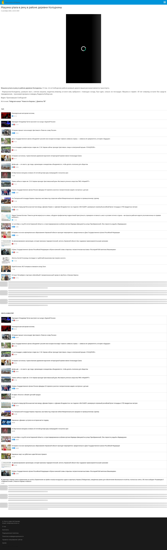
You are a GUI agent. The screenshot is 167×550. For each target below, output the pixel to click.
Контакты (5, 530)
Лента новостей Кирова (10, 546)
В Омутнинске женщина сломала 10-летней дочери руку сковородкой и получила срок (40, 173)
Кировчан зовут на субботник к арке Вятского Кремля (29, 454)
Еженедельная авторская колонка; (23, 113)
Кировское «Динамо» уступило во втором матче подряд (30, 420)
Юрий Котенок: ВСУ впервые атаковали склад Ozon (29, 266)
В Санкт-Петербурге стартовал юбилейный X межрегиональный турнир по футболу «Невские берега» (45, 275)
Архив (4, 543)
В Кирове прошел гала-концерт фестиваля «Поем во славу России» (34, 130)
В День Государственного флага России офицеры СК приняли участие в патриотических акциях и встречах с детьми (50, 190)
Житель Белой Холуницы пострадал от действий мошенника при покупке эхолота (38, 258)
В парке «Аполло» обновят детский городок (26, 394)
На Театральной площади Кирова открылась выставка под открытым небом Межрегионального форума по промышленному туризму (55, 198)
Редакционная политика (10, 533)
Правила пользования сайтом (12, 540)
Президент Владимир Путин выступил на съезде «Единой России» (34, 122)
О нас (4, 526)
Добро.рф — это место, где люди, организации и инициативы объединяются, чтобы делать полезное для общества (50, 164)
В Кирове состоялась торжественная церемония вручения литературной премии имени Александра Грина (47, 156)
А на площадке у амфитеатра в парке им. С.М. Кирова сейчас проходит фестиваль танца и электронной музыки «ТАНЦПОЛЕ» (53, 147)
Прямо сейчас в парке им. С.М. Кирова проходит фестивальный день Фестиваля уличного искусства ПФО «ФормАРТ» (50, 181)
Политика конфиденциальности (13, 536)
